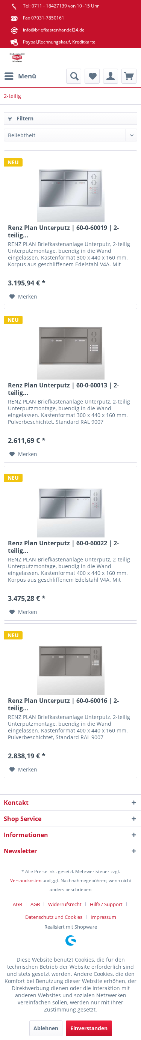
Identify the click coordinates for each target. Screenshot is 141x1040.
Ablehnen (45, 1028)
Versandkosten (25, 880)
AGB (17, 904)
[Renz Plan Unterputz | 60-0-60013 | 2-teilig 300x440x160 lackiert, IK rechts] (70, 346)
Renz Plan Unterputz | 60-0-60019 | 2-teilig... (63, 231)
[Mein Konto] (110, 76)
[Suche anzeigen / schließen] (73, 76)
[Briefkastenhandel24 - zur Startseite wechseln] (17, 58)
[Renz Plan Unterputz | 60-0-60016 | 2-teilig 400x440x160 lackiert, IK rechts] (70, 661)
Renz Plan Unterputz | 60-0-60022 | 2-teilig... (63, 546)
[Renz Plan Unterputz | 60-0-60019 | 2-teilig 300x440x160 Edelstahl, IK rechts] (70, 188)
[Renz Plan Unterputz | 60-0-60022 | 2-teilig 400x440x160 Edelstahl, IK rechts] (70, 503)
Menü (27, 76)
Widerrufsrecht (65, 904)
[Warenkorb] (128, 76)
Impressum (103, 917)
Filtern (24, 118)
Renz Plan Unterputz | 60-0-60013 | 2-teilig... (63, 388)
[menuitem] (20, 76)
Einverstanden (89, 1028)
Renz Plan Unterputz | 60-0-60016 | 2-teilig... (63, 704)
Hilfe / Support (106, 904)
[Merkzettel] (92, 76)
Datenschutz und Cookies (53, 917)
